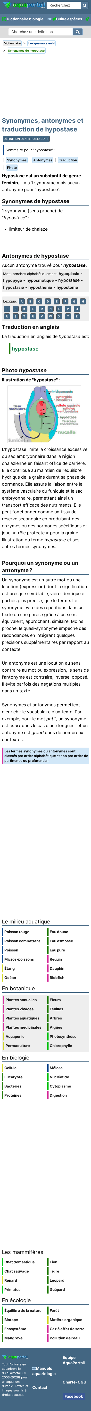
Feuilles (56, 1009)
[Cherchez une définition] (78, 31)
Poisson (11, 950)
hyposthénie (40, 287)
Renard (10, 1280)
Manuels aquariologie (44, 1371)
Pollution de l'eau (65, 1338)
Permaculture (18, 1045)
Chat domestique (19, 1262)
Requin (56, 959)
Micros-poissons (19, 959)
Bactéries (12, 1086)
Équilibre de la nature (22, 1310)
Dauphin (57, 968)
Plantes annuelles (21, 1000)
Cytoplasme (60, 1086)
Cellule (10, 1068)
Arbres (56, 1018)
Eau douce (59, 931)
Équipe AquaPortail (74, 1360)
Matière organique (66, 1319)
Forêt (54, 1310)
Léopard (57, 1280)
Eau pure (57, 950)
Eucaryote (13, 1077)
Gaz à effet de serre (67, 1329)
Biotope (11, 1319)
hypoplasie (69, 273)
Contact (39, 1387)
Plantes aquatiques (22, 1018)
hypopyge (12, 280)
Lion (53, 1262)
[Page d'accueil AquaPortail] (24, 8)
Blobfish (57, 977)
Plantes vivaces (19, 1009)
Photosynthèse (63, 1036)
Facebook (74, 1396)
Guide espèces (69, 19)
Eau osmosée (61, 941)
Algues (56, 1027)
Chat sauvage (16, 1271)
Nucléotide (59, 1077)
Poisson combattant (22, 941)
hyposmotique (40, 280)
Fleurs (55, 1000)
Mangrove (13, 1338)
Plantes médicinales (23, 1027)
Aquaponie (15, 1036)
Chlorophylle (61, 1045)
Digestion (58, 1095)
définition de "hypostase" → (26, 139)
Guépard (57, 1289)
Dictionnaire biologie (25, 19)
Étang (9, 968)
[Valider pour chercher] (84, 5)
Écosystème (15, 1329)
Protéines (12, 1095)
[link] (24, 5)
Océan (10, 977)
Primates (12, 1289)
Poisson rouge (16, 931)
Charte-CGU (74, 1382)
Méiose (56, 1068)
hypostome (67, 287)
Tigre (54, 1271)
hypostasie (13, 287)
